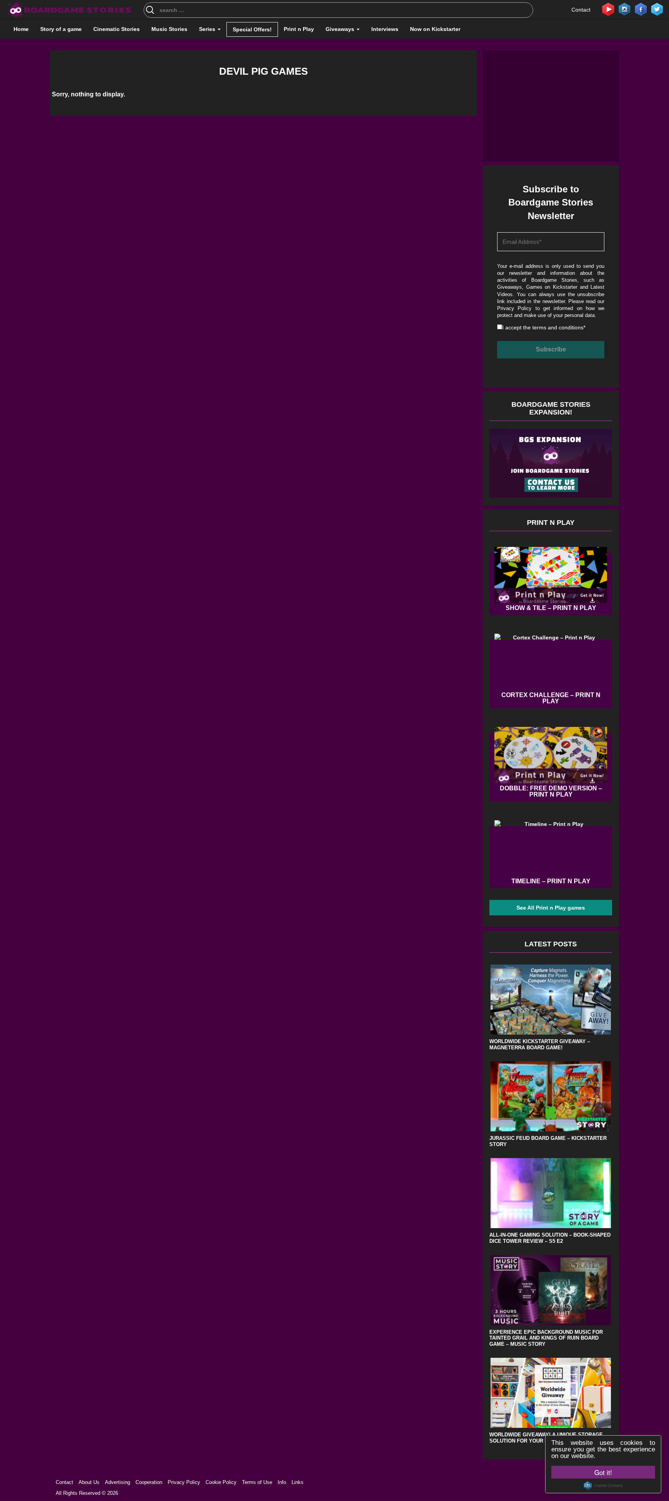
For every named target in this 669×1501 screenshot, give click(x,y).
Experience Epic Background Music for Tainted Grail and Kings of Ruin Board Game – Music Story (546, 1338)
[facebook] (641, 9)
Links (298, 1482)
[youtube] (608, 9)
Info (282, 1482)
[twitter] (657, 9)
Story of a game (61, 29)
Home (21, 29)
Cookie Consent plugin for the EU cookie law (603, 1485)
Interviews (384, 29)
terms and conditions (557, 327)
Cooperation (149, 1482)
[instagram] (624, 9)
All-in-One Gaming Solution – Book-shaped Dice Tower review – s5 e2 (550, 1238)
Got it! (603, 1472)
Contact (580, 10)
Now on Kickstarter (435, 29)
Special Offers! (252, 29)
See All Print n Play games (550, 908)
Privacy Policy (514, 308)
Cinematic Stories (116, 29)
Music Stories (169, 29)
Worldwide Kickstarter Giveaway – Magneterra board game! (539, 1044)
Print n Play (299, 29)
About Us (89, 1482)
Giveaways (341, 29)
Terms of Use (257, 1482)
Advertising (117, 1482)
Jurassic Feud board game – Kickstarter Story (548, 1141)
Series (208, 29)
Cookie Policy (221, 1482)
